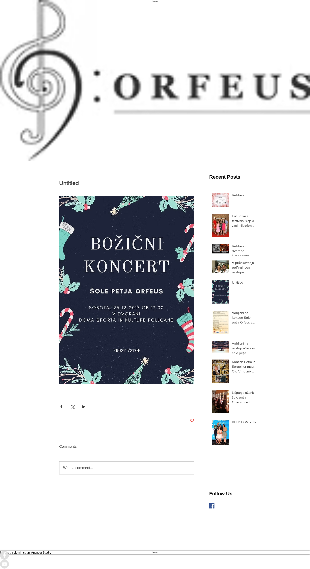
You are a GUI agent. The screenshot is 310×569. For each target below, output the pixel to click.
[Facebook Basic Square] (211, 505)
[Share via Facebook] (61, 406)
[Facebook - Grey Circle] (155, 555)
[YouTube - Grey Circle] (155, 564)
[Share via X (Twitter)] (72, 406)
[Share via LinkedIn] (83, 406)
